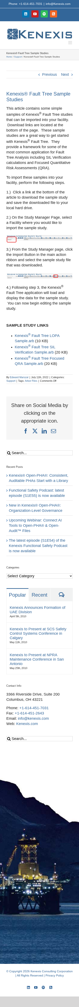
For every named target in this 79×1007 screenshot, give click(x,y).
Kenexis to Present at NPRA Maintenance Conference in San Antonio (37, 659)
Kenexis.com (27, 724)
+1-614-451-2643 (29, 713)
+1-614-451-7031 (34, 708)
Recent (39, 595)
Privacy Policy (55, 975)
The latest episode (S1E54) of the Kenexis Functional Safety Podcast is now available (38, 545)
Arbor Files (31, 380)
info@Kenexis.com (58, 3)
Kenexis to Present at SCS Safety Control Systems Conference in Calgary (38, 633)
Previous (49, 74)
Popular (17, 595)
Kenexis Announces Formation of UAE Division (37, 609)
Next (65, 74)
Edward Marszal (19, 377)
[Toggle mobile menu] (70, 42)
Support (10, 380)
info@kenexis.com (33, 718)
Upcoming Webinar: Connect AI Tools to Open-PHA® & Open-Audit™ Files (35, 525)
